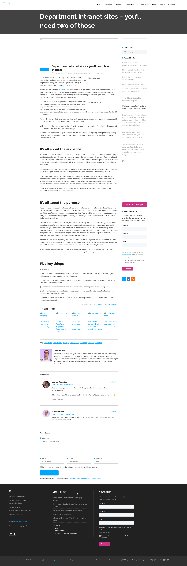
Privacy (55, 528)
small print (53, 560)
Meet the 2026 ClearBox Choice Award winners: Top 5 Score (70, 505)
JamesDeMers (113, 304)
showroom (83, 343)
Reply (111, 382)
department (48, 343)
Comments (99, 73)
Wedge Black (60, 73)
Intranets (89, 73)
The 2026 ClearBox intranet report (132, 99)
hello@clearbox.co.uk (20, 521)
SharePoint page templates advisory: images (67, 510)
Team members (58, 531)
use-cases (62, 90)
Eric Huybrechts (98, 304)
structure (91, 343)
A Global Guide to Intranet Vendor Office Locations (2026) (69, 519)
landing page (74, 343)
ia (68, 343)
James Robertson (60, 382)
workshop (98, 343)
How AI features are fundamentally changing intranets (67, 499)
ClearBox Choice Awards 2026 (133, 84)
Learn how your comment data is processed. (85, 479)
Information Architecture (78, 73)
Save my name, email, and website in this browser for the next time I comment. (70, 467)
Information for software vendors (65, 533)
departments (57, 343)
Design (65, 343)
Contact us (56, 526)
